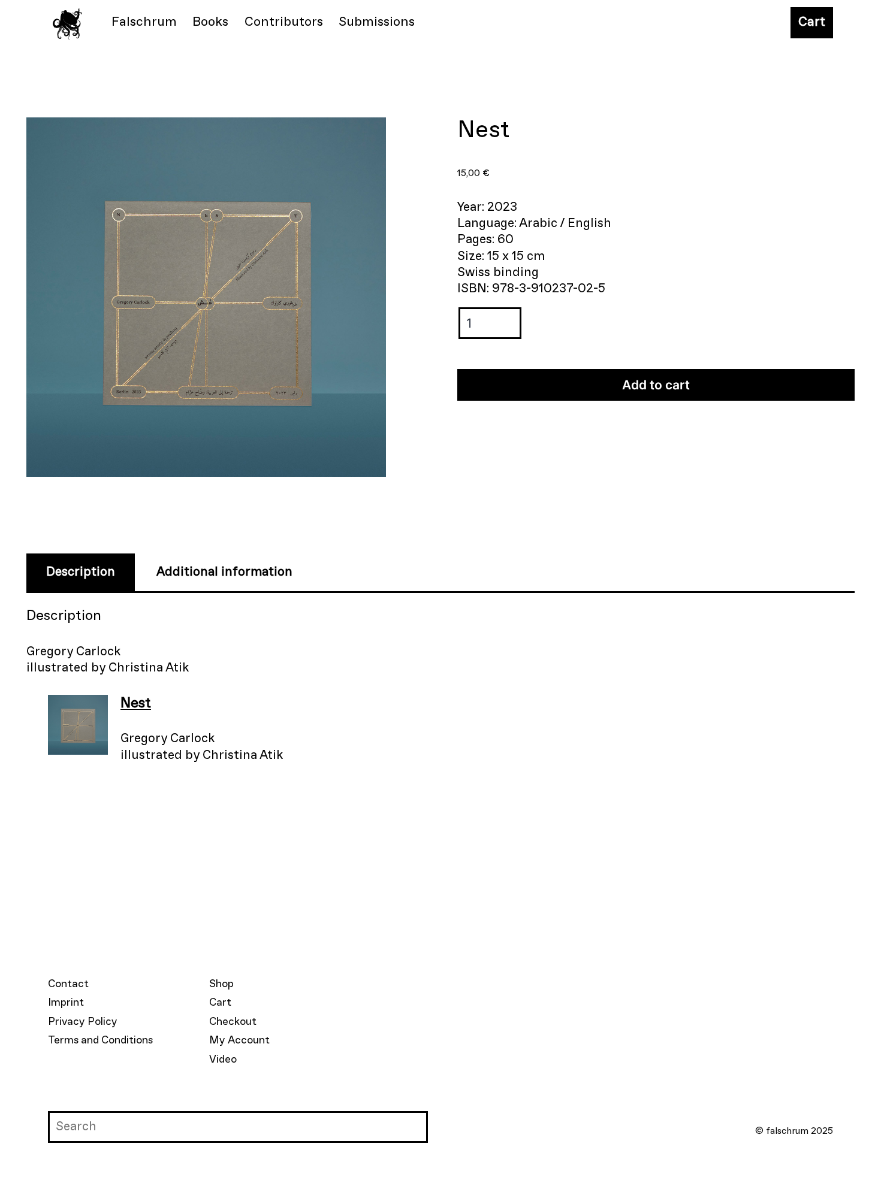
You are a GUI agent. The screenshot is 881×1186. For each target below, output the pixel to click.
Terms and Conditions (100, 1040)
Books (210, 22)
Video (223, 1059)
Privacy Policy (82, 1021)
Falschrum (144, 22)
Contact (68, 984)
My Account (239, 1040)
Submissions (377, 22)
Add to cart (656, 384)
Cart (811, 22)
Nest (135, 703)
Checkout (233, 1021)
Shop (221, 984)
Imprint (66, 1002)
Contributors (284, 22)
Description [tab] (80, 572)
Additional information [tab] (224, 572)
